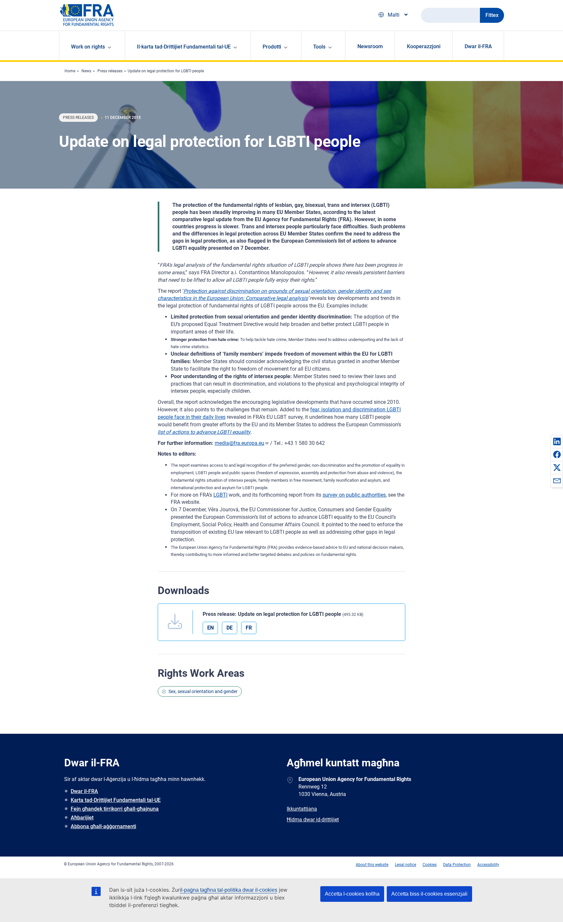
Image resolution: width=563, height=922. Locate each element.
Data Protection (457, 864)
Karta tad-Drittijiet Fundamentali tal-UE (116, 800)
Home (70, 71)
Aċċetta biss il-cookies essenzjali (429, 894)
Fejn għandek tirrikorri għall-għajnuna (115, 809)
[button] (557, 441)
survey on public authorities (354, 495)
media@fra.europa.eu (239, 443)
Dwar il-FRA (478, 46)
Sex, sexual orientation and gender (203, 691)
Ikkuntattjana (302, 809)
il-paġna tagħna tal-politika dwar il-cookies (228, 890)
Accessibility (488, 864)
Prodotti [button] (272, 47)
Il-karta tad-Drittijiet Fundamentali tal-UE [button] (184, 47)
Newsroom (370, 46)
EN (210, 628)
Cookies (430, 864)
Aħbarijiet (82, 818)
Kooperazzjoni (423, 46)
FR (249, 628)
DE (229, 628)
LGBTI (220, 495)
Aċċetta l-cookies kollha (352, 894)
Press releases (110, 71)
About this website (372, 864)
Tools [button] (319, 47)
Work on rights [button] (88, 47)
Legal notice (405, 864)
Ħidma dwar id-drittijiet (313, 819)
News (86, 71)
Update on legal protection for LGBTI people (166, 71)
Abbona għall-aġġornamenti (103, 826)
